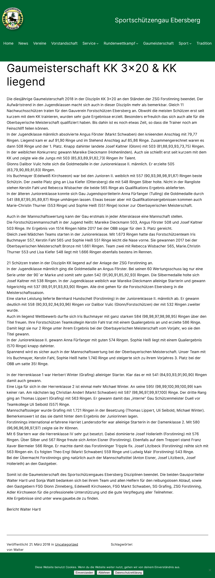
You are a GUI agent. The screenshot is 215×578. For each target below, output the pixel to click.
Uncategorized (66, 544)
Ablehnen (104, 572)
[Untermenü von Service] (97, 43)
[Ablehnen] (210, 570)
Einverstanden (84, 572)
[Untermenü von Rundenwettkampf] (137, 43)
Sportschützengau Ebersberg (157, 20)
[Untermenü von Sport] (190, 43)
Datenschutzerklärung (128, 572)
